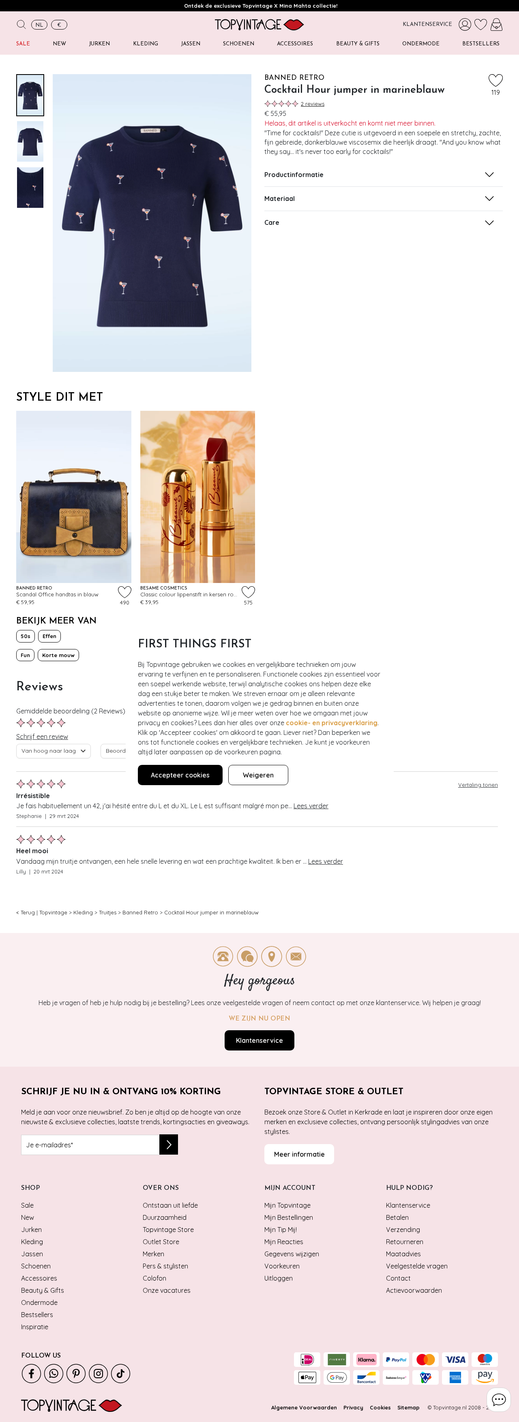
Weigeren (258, 775)
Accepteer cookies (180, 775)
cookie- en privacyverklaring (331, 723)
